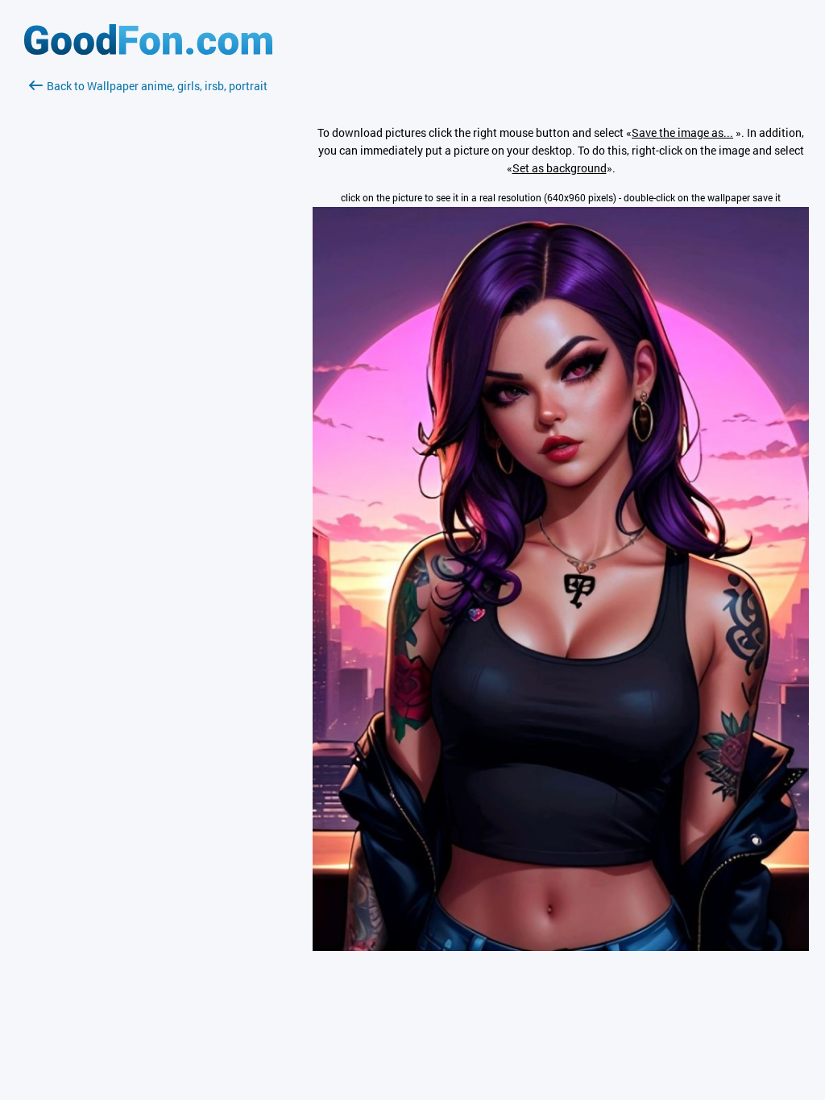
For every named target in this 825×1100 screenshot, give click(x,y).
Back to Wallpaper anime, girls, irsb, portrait (157, 85)
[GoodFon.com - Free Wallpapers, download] (148, 50)
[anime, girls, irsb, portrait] (561, 946)
